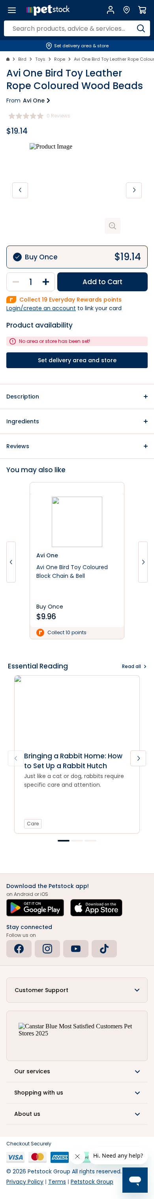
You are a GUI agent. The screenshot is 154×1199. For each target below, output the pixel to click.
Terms (57, 1182)
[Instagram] (47, 948)
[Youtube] (75, 948)
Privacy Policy (24, 1182)
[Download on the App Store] (96, 907)
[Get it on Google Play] (35, 907)
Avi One (34, 100)
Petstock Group (92, 1182)
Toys (40, 59)
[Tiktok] (104, 948)
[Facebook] (19, 948)
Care (33, 823)
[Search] (141, 28)
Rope (59, 59)
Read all (131, 666)
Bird (22, 59)
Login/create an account (41, 308)
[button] (77, 396)
